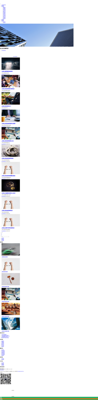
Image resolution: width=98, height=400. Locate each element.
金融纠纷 (4, 18)
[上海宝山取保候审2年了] (11, 104)
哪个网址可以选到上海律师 (5, 337)
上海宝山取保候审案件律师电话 (8, 88)
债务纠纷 (4, 9)
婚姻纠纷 (4, 7)
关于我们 (4, 21)
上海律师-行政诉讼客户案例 (5, 316)
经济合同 (3, 345)
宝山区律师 (3, 351)
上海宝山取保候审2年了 (6, 106)
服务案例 (3, 240)
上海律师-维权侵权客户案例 (5, 286)
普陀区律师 (3, 352)
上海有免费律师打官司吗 (5, 335)
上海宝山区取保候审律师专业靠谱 (8, 123)
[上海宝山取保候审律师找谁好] (11, 156)
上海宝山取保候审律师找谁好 (7, 158)
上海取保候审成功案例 (5, 271)
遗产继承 (4, 17)
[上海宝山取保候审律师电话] (11, 208)
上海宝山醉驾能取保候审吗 (7, 71)
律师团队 (3, 5)
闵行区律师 (3, 354)
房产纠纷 (4, 14)
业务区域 (3, 19)
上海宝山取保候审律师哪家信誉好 (8, 175)
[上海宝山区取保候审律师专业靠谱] (11, 121)
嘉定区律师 (3, 350)
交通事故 (3, 342)
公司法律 (4, 10)
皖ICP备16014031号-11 (21, 371)
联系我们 (3, 238)
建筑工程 (4, 11)
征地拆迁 (4, 13)
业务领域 (3, 6)
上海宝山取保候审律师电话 (7, 210)
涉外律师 (4, 15)
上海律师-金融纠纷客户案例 (5, 301)
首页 (4, 50)
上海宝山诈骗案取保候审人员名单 (8, 193)
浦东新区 (3, 349)
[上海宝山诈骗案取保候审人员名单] (11, 191)
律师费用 (3, 358)
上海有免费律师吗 (4, 334)
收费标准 (3, 20)
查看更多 (3, 346)
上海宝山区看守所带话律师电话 (8, 227)
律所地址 (4, 22)
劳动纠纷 (3, 343)
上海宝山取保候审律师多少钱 (7, 140)
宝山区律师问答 (4, 74)
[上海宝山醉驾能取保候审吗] (11, 69)
